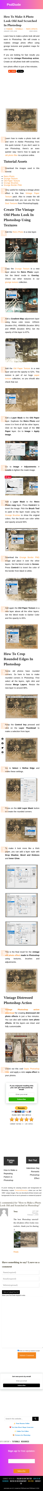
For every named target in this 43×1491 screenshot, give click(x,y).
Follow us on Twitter (24, 1478)
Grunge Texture (11, 178)
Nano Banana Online (23, 1423)
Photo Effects (31, 29)
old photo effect (12, 955)
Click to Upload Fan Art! (11, 1292)
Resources (25, 1441)
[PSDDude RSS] (2, 1368)
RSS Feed (31, 1481)
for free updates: (21, 1451)
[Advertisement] (21, 91)
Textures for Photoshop (22, 1435)
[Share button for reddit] (2, 739)
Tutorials (19, 29)
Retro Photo (9, 176)
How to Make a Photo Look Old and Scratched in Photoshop (20, 21)
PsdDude (14, 4)
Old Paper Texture (12, 181)
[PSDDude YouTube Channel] (40, 1368)
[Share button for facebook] (2, 743)
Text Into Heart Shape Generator (23, 1427)
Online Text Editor (23, 1431)
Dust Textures (11, 203)
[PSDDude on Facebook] (21, 1368)
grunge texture (11, 282)
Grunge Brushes (11, 183)
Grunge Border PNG (13, 185)
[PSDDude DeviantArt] (31, 1368)
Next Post (32, 1160)
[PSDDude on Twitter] (12, 1368)
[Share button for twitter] (2, 748)
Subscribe (21, 1099)
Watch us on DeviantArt (18, 1481)
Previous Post (10, 1161)
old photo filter (11, 155)
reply (16, 1252)
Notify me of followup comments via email (29, 1350)
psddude (9, 29)
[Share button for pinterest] (2, 752)
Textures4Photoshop (21, 1190)
